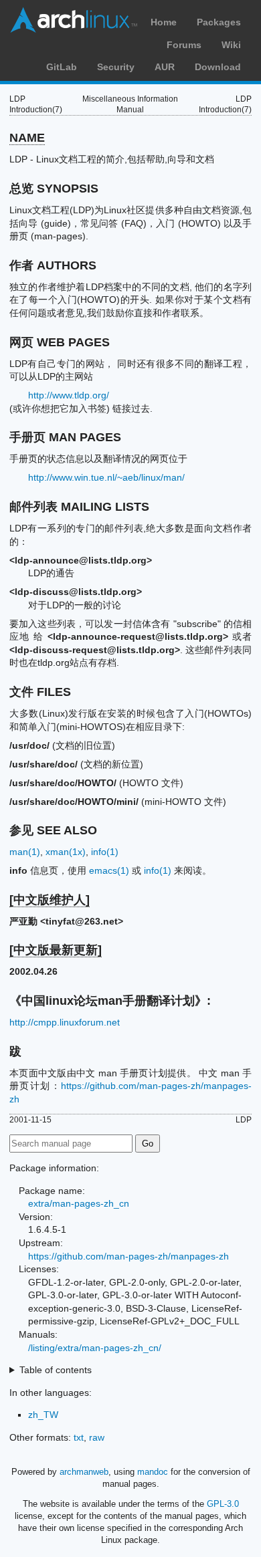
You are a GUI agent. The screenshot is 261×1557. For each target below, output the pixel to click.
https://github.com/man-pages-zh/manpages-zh (128, 1256)
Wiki (231, 44)
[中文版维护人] (49, 900)
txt (79, 1437)
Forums (184, 44)
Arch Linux (73, 20)
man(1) (24, 851)
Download (218, 67)
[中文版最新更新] (55, 950)
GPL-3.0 (223, 1504)
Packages (219, 22)
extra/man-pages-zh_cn (78, 1203)
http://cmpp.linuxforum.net (64, 1022)
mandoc (152, 1472)
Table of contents (55, 1369)
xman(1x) (66, 851)
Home (164, 22)
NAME (27, 137)
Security (116, 67)
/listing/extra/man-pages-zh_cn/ (94, 1347)
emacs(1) (109, 870)
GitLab (61, 67)
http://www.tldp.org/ (68, 395)
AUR (165, 67)
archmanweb (84, 1472)
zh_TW (43, 1414)
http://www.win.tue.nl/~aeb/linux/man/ (106, 477)
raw (96, 1437)
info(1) (104, 851)
